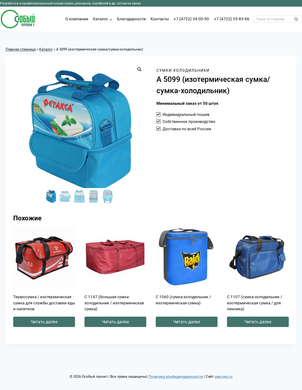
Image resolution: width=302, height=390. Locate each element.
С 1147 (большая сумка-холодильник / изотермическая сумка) (114, 302)
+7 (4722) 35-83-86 (231, 19)
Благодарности (131, 19)
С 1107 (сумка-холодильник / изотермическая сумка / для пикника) (254, 302)
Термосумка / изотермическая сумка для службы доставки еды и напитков (44, 302)
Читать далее (44, 321)
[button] (139, 69)
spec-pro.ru (223, 376)
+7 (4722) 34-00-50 (191, 19)
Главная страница (21, 49)
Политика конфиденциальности (175, 376)
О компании (76, 19)
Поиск (297, 20)
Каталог (46, 49)
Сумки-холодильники (183, 70)
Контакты (160, 19)
